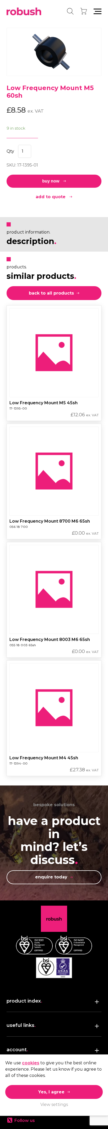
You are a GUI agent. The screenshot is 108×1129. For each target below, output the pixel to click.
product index (24, 1001)
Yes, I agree (51, 1091)
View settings (54, 1104)
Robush (24, 11)
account (17, 1050)
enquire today (51, 877)
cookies (30, 1062)
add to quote (51, 196)
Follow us (24, 1120)
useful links (21, 1025)
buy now (50, 181)
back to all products (51, 293)
